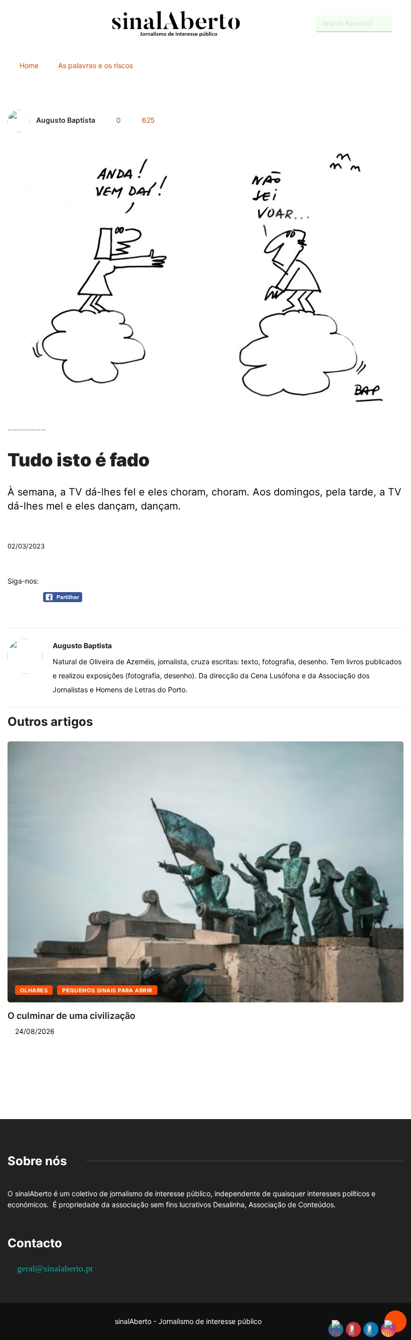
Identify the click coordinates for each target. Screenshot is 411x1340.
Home (29, 65)
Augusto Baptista (65, 120)
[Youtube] (28, 24)
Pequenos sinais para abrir (107, 990)
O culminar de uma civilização (71, 1015)
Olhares (34, 990)
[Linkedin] (63, 24)
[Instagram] (45, 24)
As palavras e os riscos (95, 65)
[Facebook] (10, 24)
